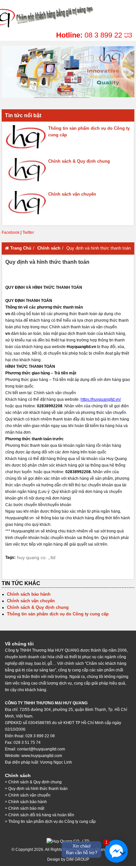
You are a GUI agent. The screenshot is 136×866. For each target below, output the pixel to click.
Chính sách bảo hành (29, 594)
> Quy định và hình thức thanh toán (36, 788)
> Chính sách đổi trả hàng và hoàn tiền (39, 815)
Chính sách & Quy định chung (79, 161)
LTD (53, 557)
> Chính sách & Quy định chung (33, 782)
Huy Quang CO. (32, 557)
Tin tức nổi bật (23, 115)
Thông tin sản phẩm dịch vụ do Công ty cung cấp (89, 131)
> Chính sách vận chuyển (28, 795)
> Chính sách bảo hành (26, 801)
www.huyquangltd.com (41, 755)
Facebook (10, 232)
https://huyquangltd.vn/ (101, 399)
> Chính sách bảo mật (24, 808)
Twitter (28, 232)
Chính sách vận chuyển (72, 194)
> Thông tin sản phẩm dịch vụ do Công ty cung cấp (50, 821)
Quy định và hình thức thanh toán (68, 16)
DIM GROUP (77, 859)
